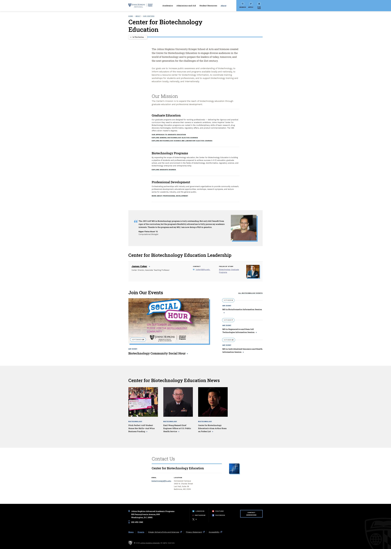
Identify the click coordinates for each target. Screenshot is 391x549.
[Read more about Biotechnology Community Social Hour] (168, 321)
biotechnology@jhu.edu (161, 481)
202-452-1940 (137, 522)
